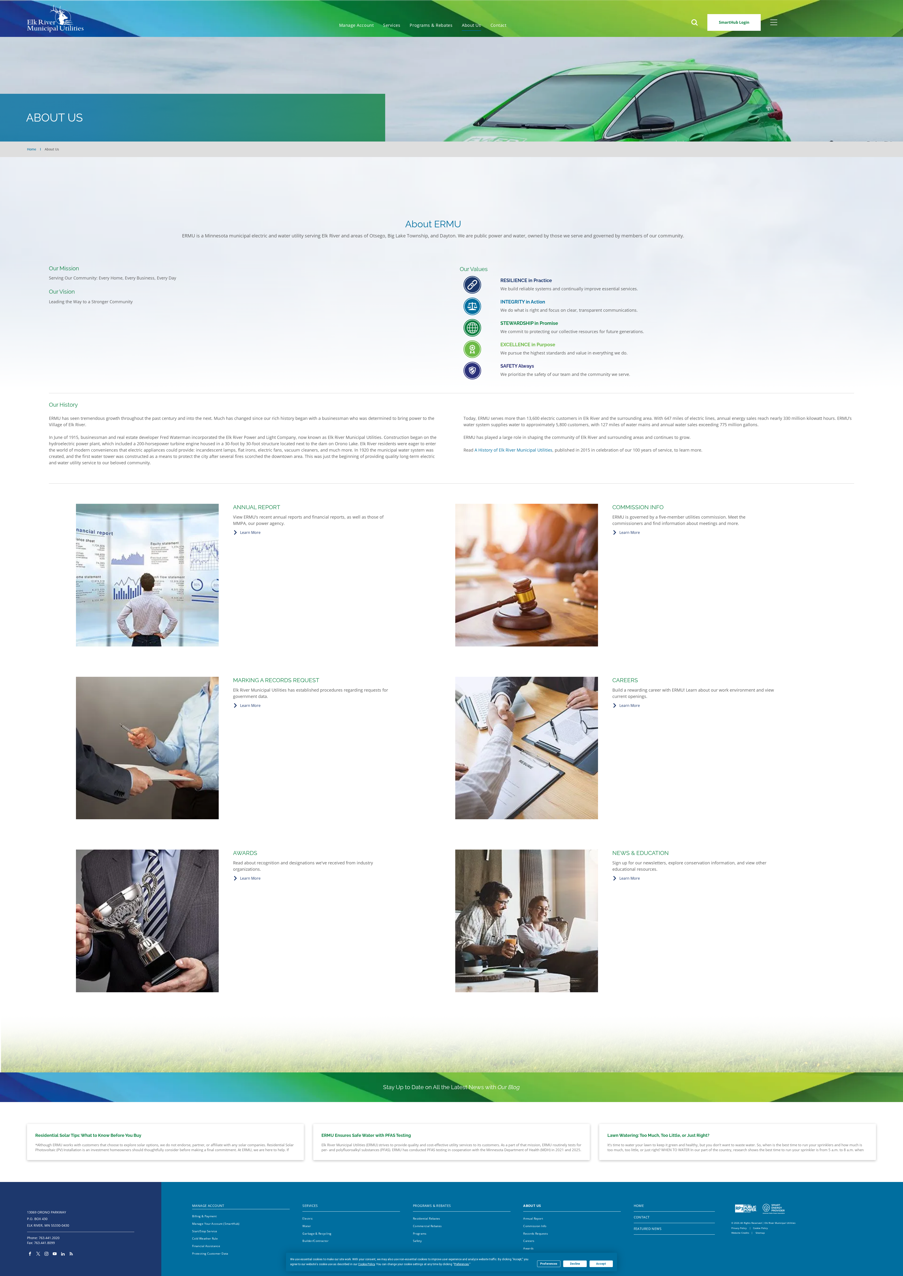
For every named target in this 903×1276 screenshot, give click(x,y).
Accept (601, 1263)
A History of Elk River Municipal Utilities (513, 450)
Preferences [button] (461, 1264)
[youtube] (55, 1254)
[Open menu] (773, 22)
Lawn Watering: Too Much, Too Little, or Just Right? (658, 1135)
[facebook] (30, 1254)
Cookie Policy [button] (366, 1264)
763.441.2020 (49, 1238)
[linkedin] (63, 1254)
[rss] (71, 1254)
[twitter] (38, 1254)
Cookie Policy (760, 1228)
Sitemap (760, 1232)
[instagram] (46, 1254)
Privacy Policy (739, 1228)
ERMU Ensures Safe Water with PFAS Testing (366, 1135)
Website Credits (740, 1232)
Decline (575, 1263)
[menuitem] (356, 25)
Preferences (548, 1263)
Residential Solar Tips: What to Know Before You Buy (88, 1135)
